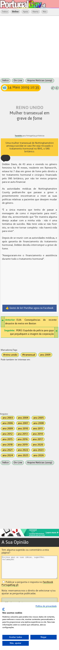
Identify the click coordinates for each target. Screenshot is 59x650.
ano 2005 (38, 417)
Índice (5, 12)
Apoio (25, 12)
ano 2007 (23, 423)
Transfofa (18, 136)
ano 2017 (38, 439)
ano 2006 (8, 423)
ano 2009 (45, 354)
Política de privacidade (46, 606)
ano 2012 (8, 433)
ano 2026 (38, 455)
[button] (5, 158)
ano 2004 (23, 417)
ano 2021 (8, 450)
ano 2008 (38, 423)
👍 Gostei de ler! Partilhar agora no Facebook (29, 308)
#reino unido (10, 354)
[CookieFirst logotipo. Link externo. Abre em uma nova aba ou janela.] (3, 609)
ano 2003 (8, 417)
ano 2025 (23, 455)
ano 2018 (8, 444)
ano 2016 (23, 439)
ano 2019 (23, 444)
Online (15, 12)
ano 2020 (38, 444)
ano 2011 (38, 428)
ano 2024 (8, 455)
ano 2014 (38, 433)
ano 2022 (23, 450)
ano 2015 (8, 439)
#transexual (28, 354)
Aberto (35, 12)
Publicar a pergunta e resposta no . (27, 583)
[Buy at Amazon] (29, 536)
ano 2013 (23, 433)
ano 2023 (38, 450)
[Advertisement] (29, 46)
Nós (44, 12)
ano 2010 (23, 428)
